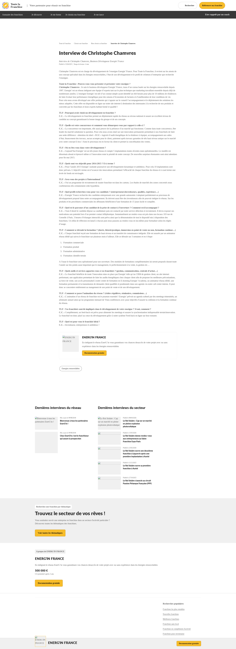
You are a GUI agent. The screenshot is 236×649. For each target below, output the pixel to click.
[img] (26, 15)
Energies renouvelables (70, 369)
